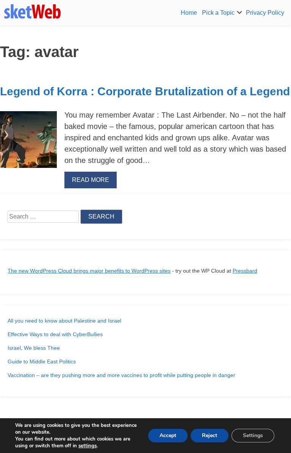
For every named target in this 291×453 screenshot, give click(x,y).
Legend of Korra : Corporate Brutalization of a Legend (145, 91)
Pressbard (245, 271)
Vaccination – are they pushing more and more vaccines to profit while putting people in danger (121, 375)
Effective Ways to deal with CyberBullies (55, 334)
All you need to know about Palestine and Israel (64, 321)
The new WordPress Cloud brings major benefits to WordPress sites (89, 271)
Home (189, 12)
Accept (168, 435)
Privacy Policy (265, 12)
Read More (90, 180)
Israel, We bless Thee (34, 348)
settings (87, 445)
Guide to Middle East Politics (42, 361)
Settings (253, 435)
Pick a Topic (218, 12)
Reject (209, 435)
